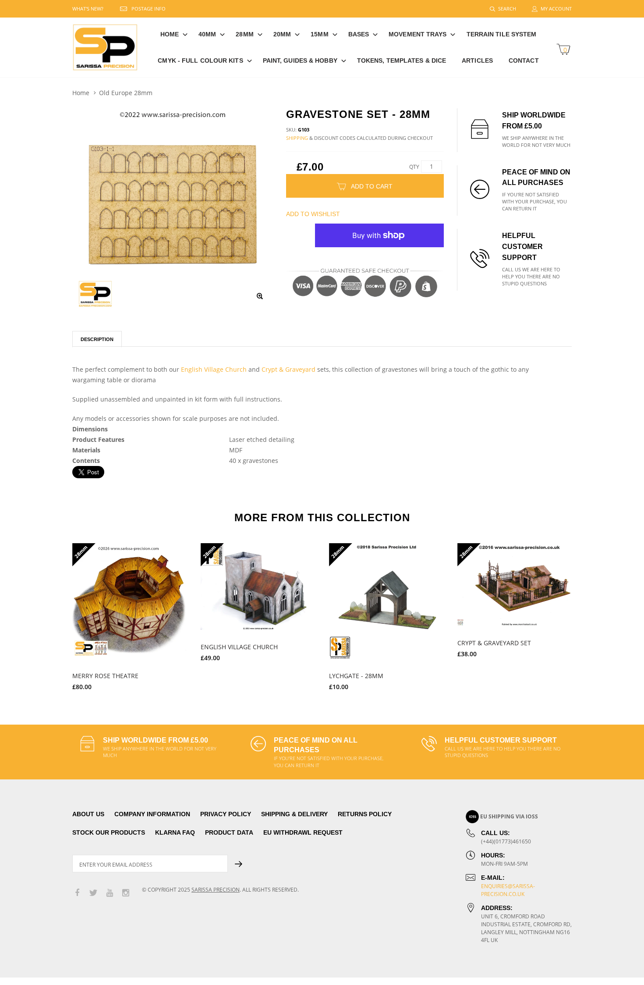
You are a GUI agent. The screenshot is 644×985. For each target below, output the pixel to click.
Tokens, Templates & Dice (401, 60)
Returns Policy (365, 814)
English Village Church (214, 369)
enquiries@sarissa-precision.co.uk (508, 890)
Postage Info (148, 8)
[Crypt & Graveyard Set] (515, 584)
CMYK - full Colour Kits (200, 60)
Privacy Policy (225, 814)
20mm (282, 34)
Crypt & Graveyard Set (494, 643)
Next (590, 612)
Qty (414, 167)
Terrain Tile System (502, 34)
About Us (88, 814)
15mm (319, 34)
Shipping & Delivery (294, 814)
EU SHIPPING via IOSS (509, 816)
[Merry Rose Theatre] (130, 600)
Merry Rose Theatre (105, 676)
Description (97, 339)
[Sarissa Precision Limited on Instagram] (125, 893)
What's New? (87, 8)
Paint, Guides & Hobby (300, 60)
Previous (53, 612)
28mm (244, 34)
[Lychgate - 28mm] (386, 600)
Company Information (152, 814)
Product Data (229, 832)
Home (169, 34)
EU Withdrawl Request (303, 832)
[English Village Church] (258, 586)
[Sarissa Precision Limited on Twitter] (93, 893)
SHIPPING (297, 138)
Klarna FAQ (175, 832)
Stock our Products (108, 832)
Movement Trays (417, 34)
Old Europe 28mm (125, 93)
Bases (358, 34)
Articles (477, 60)
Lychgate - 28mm (356, 676)
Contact (524, 60)
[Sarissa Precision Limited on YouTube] (109, 893)
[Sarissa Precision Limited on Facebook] (77, 893)
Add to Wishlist (313, 213)
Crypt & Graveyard (288, 369)
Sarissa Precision (215, 889)
